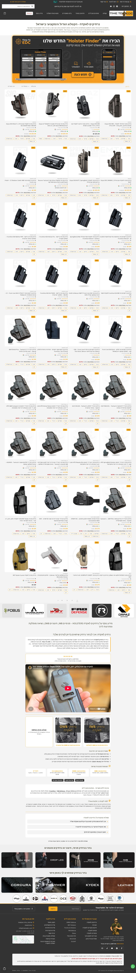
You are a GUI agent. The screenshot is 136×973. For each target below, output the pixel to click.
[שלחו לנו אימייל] (102, 948)
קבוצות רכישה (124, 2)
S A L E (29, 13)
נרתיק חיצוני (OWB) (78, 771)
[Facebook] (117, 6)
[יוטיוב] (112, 948)
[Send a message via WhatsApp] (133, 966)
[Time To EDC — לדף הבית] (112, 926)
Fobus (74, 933)
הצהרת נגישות (50, 939)
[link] (115, 129)
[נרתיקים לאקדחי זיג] (101, 899)
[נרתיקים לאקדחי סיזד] (63, 899)
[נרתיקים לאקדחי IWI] (45, 899)
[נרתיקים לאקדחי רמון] (119, 899)
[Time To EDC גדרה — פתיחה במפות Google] (23, 939)
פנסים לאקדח (92, 930)
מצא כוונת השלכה (52, 13)
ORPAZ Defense (71, 922)
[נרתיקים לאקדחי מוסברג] (35, 899)
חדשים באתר (80, 13)
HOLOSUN (73, 939)
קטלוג (105, 13)
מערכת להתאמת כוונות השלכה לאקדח (47, 942)
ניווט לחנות (112, 2)
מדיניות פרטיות (50, 930)
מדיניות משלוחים (49, 925)
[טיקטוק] (107, 948)
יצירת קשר (51, 933)
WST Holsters (72, 925)
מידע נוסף (39, 13)
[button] (5, 13)
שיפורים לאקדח (92, 933)
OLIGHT (73, 941)
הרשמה (53, 909)
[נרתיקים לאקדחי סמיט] (91, 899)
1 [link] (77, 600)
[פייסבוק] (122, 948)
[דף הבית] (121, 13)
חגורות (94, 925)
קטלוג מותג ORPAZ (39, 730)
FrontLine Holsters (70, 928)
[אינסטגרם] (117, 948)
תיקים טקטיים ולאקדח (90, 928)
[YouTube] (111, 6)
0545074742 (28, 925)
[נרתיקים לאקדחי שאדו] (54, 899)
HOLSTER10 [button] (122, 136)
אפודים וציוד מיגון (91, 939)
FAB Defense (72, 930)
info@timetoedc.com (25, 928)
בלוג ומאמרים (67, 13)
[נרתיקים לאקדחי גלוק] (110, 899)
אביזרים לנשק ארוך (91, 936)
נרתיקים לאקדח (92, 922)
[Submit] (32, 6)
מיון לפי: (33, 86)
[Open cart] (4, 968)
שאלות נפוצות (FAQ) (49, 936)
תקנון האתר (51, 922)
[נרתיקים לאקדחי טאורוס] (26, 899)
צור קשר (103, 2)
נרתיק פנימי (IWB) (100, 771)
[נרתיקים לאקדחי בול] (73, 899)
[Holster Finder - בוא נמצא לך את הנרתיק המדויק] (68, 59)
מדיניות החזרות (50, 928)
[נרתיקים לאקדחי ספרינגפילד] (82, 899)
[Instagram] (114, 6)
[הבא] (58, 600)
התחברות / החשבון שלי (22, 909)
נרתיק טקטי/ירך (57, 771)
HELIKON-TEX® (71, 936)
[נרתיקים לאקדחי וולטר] (17, 899)
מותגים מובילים (93, 13)
